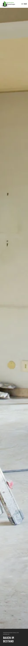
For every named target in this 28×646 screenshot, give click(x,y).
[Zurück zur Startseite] (8, 4)
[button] (24, 4)
